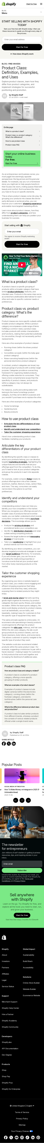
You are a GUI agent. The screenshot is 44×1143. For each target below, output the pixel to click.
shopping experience (32, 203)
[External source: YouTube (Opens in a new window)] (16, 1137)
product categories (19, 213)
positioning (18, 542)
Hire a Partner (8, 1014)
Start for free (31, 4)
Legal (4, 980)
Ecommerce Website (31, 995)
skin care (18, 627)
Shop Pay (6, 1076)
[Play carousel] (22, 800)
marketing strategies (18, 462)
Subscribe (22, 870)
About (4, 955)
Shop (4, 1070)
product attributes (16, 292)
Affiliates (5, 974)
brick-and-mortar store (14, 598)
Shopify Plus (7, 1083)
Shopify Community (10, 1027)
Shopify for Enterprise (11, 1089)
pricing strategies (22, 525)
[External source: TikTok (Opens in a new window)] (27, 1137)
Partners (5, 967)
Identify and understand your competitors (22, 429)
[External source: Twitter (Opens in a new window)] (11, 1137)
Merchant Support (9, 1002)
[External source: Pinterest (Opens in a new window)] (38, 1137)
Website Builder (29, 989)
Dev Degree (7, 1055)
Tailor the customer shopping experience (22, 432)
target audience (13, 554)
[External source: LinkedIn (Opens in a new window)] (33, 1137)
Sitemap (22, 1125)
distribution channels (23, 531)
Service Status (8, 986)
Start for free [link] (22, 47)
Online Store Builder (31, 983)
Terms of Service (22, 1112)
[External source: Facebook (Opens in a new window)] (6, 1137)
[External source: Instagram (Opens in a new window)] (22, 1137)
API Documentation (10, 1048)
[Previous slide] (15, 800)
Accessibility (28, 967)
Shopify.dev (7, 1042)
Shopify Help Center (10, 1008)
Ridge (29, 479)
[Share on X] (9, 744)
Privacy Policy (19, 881)
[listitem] (22, 782)
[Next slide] (28, 800)
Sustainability (28, 955)
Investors (6, 961)
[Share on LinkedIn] (14, 744)
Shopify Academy (9, 1021)
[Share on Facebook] (4, 744)
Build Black (27, 961)
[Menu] (41, 4)
